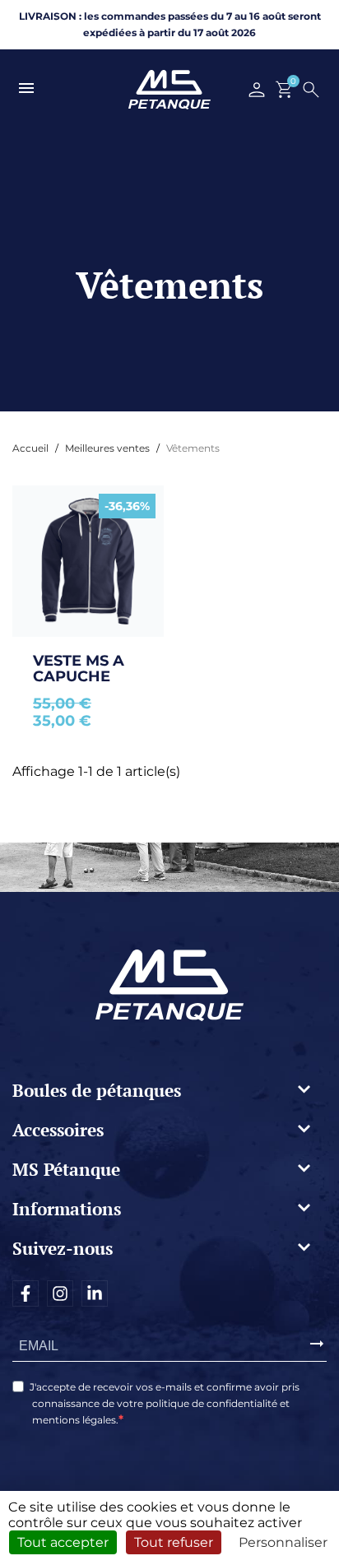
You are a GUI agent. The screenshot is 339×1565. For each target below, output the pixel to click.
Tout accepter (63, 1542)
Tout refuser (173, 1542)
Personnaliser (283, 1542)
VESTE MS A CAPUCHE (80, 669)
